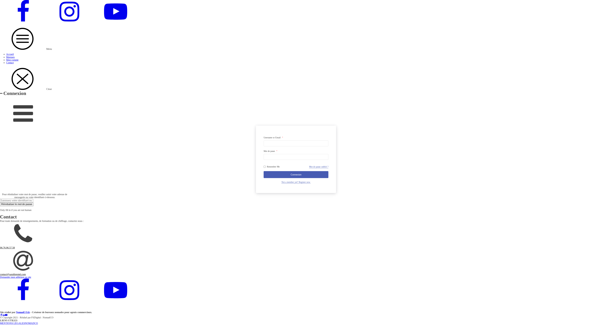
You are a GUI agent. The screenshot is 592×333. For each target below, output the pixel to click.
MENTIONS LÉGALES (12, 323)
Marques (10, 57)
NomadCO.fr (23, 312)
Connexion (296, 174)
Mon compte (12, 60)
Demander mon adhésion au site (15, 277)
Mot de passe (270, 151)
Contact (10, 62)
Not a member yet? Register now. (296, 182)
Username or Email (273, 137)
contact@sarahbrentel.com (13, 274)
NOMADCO (31, 323)
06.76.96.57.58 (7, 247)
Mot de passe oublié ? (318, 167)
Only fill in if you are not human (15, 210)
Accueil (10, 54)
